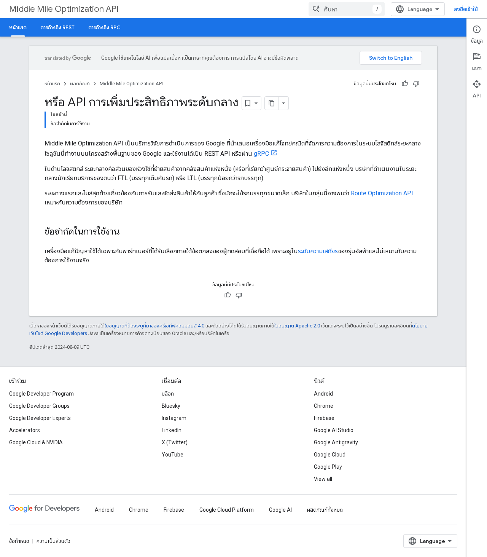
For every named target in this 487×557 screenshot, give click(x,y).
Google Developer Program (41, 394)
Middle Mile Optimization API (64, 9)
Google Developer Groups (39, 406)
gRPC (261, 153)
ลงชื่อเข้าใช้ (466, 9)
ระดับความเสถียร (318, 251)
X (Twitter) (175, 442)
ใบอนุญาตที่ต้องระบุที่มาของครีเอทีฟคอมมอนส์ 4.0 (154, 326)
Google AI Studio (333, 430)
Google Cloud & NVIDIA (36, 442)
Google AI (280, 510)
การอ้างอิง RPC (104, 27)
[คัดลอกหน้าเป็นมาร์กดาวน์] (272, 103)
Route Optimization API (382, 193)
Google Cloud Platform (226, 510)
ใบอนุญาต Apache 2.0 (297, 326)
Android (323, 394)
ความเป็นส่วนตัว (53, 541)
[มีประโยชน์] (405, 83)
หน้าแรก (18, 27)
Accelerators (24, 430)
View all (323, 479)
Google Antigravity (336, 442)
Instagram (174, 418)
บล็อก (168, 394)
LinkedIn (171, 430)
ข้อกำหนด (19, 541)
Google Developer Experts (40, 418)
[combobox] (347, 9)
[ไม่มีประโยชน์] (416, 83)
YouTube (172, 455)
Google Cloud (329, 455)
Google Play (328, 467)
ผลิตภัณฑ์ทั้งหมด (325, 510)
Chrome (323, 406)
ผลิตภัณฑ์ (80, 83)
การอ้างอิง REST (57, 27)
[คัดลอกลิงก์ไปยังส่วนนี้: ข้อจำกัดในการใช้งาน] (127, 232)
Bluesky (171, 406)
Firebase (324, 418)
